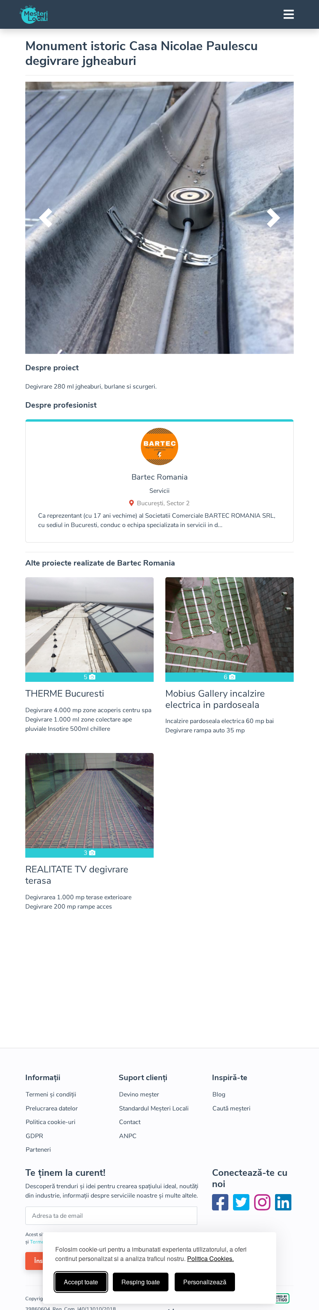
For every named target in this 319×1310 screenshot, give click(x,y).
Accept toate (81, 1281)
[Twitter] (242, 1207)
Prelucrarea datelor (52, 1108)
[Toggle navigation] (289, 14)
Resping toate (140, 1281)
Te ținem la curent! (65, 1173)
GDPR (34, 1136)
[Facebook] (221, 1207)
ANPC (128, 1136)
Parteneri (38, 1149)
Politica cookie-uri (50, 1122)
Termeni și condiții (51, 1094)
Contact (129, 1122)
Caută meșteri (231, 1108)
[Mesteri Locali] (33, 14)
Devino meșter (139, 1094)
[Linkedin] (283, 1207)
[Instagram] (263, 1207)
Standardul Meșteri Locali (154, 1108)
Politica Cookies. (210, 1258)
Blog (218, 1094)
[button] (45, 218)
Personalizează (204, 1281)
